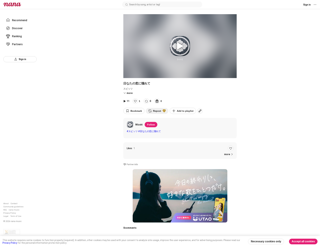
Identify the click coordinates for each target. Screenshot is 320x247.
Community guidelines (13, 207)
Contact (13, 203)
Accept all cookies (303, 241)
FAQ (5, 210)
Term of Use (15, 216)
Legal (5, 216)
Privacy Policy (9, 213)
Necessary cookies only (266, 241)
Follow (151, 124)
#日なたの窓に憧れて (149, 131)
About (5, 203)
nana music (14, 210)
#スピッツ (132, 131)
